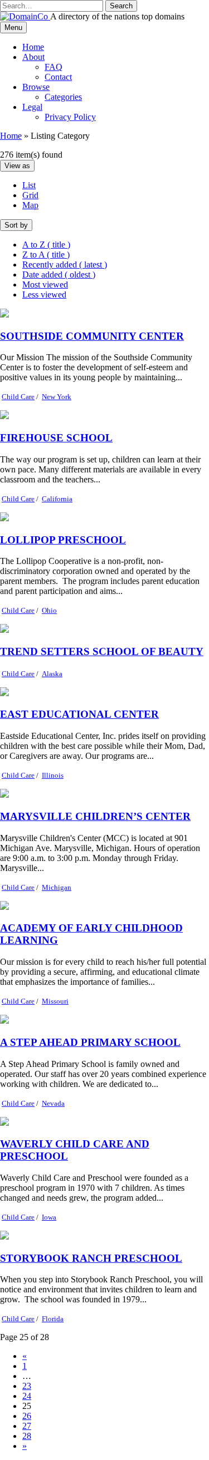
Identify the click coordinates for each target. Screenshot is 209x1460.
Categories (63, 97)
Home (33, 47)
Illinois (53, 775)
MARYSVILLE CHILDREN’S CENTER (95, 816)
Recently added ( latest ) (64, 264)
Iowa (49, 1217)
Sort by (16, 225)
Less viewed (44, 294)
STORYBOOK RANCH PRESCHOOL (91, 1258)
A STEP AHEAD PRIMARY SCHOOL (90, 1042)
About (33, 57)
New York (56, 396)
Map (30, 205)
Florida (53, 1319)
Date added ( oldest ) (58, 274)
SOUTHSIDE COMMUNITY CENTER (92, 336)
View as (17, 166)
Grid (30, 195)
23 (26, 1386)
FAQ (53, 67)
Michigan (56, 887)
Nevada (53, 1103)
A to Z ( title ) (46, 244)
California (57, 499)
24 (26, 1396)
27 (26, 1426)
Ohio (49, 610)
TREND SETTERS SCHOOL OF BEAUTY (101, 651)
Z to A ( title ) (46, 254)
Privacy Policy (70, 117)
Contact (58, 77)
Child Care (18, 396)
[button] (121, 6)
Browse (36, 87)
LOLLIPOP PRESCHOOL (63, 540)
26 (26, 1416)
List (29, 185)
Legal (32, 107)
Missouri (55, 1001)
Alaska (52, 673)
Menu (13, 27)
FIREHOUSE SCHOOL (56, 438)
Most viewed (45, 284)
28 (26, 1436)
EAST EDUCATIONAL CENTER (79, 714)
